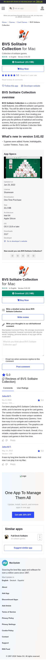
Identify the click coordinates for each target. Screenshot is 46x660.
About (4, 587)
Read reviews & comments (12, 80)
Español (21, 580)
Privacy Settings (9, 624)
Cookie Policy (7, 630)
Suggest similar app (23, 548)
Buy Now (24, 69)
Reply (12, 440)
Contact (5, 637)
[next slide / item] (40, 167)
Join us (39, 1)
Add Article (6, 606)
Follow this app (11, 86)
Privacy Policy (8, 618)
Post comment (23, 366)
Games (12, 22)
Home (4, 22)
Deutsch (13, 580)
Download (24, 62)
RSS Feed (6, 649)
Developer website (32, 86)
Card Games (22, 22)
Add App (5, 593)
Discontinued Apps (10, 599)
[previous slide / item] (5, 167)
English (5, 580)
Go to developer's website (17, 241)
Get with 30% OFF (23, 514)
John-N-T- (6, 396)
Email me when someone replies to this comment (23, 360)
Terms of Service (9, 612)
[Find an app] (10, 8)
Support (5, 643)
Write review (23, 317)
